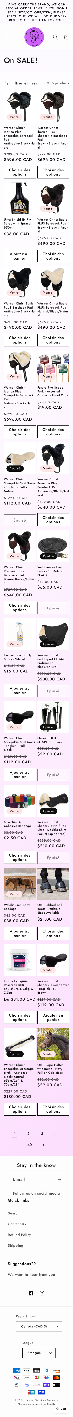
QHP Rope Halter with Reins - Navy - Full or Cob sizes (50, 1069)
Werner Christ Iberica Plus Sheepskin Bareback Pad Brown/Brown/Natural (52, 138)
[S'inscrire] (59, 1180)
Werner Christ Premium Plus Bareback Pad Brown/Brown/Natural (19, 575)
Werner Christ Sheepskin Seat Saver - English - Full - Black (20, 744)
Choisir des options (19, 172)
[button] (6, 37)
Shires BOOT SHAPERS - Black (50, 740)
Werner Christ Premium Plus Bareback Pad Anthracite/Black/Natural (53, 487)
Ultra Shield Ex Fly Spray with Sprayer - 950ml (19, 224)
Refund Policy (19, 1234)
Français (34, 1352)
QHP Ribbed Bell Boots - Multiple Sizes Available (49, 909)
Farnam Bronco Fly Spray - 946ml (18, 657)
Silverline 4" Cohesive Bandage (17, 824)
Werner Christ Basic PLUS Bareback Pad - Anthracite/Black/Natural (20, 309)
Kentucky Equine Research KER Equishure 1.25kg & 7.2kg (18, 987)
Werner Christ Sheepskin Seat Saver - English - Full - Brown (53, 987)
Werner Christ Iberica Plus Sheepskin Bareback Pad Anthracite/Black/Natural (20, 138)
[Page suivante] (43, 1144)
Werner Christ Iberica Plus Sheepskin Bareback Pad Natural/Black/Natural (19, 397)
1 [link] (15, 1133)
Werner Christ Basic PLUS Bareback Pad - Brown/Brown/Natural (52, 225)
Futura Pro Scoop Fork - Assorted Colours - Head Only (52, 392)
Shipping (15, 1245)
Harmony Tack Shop (35, 1400)
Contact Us (17, 1224)
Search (14, 1213)
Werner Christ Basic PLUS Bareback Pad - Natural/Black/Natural (53, 309)
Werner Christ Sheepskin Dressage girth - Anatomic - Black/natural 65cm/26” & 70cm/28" (19, 1075)
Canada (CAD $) (34, 1326)
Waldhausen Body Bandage (17, 907)
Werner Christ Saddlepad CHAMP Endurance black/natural (51, 661)
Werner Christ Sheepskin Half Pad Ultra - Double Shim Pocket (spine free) (51, 828)
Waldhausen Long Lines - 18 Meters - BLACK (50, 571)
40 (29, 1144)
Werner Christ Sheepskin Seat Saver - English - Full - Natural (20, 485)
